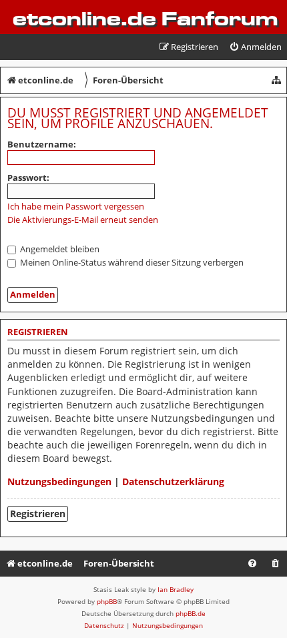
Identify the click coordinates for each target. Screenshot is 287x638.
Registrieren (37, 513)
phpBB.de (191, 613)
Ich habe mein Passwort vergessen (75, 206)
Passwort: (28, 178)
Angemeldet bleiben (58, 249)
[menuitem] (255, 47)
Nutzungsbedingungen (59, 481)
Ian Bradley (176, 589)
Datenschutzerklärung (173, 481)
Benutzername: (41, 144)
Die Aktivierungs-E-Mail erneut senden (82, 220)
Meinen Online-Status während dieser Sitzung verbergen (131, 262)
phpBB (107, 601)
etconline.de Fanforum (145, 19)
